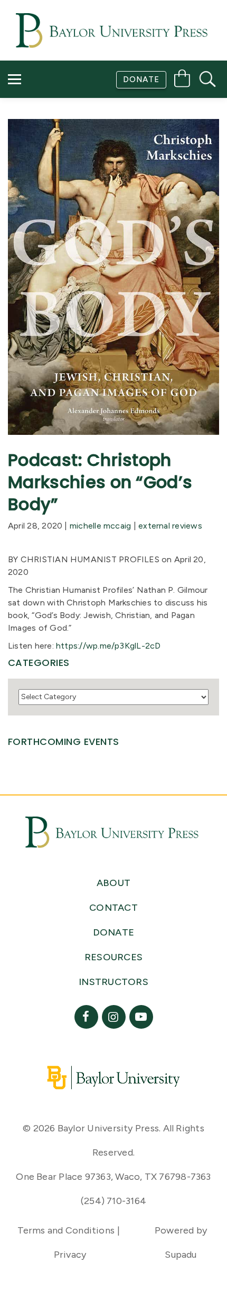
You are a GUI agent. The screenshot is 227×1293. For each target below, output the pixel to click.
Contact (38, 135)
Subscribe (38, 105)
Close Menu (118, 164)
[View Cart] (182, 80)
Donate (141, 79)
